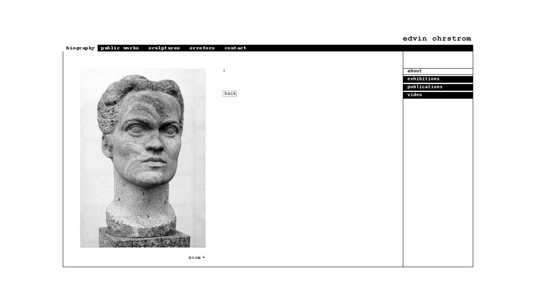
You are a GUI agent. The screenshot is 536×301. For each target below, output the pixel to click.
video (414, 94)
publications (425, 86)
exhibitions (423, 79)
